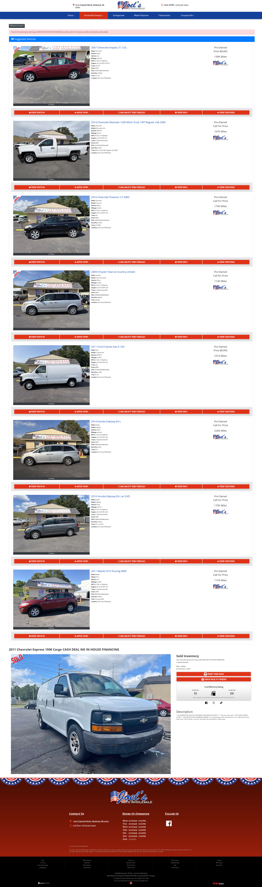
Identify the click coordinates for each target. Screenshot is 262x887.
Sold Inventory (175, 867)
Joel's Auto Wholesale (140, 873)
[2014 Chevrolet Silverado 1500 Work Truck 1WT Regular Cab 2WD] (51, 149)
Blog (175, 865)
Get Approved (118, 15)
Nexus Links (219, 865)
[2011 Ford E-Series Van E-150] (51, 374)
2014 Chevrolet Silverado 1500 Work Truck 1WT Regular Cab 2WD (128, 122)
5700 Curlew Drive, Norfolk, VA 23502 (89, 6)
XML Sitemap (219, 862)
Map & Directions (131, 862)
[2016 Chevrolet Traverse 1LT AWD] (51, 224)
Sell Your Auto (131, 867)
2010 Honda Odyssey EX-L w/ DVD (110, 496)
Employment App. (175, 862)
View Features (227, 112)
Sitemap (219, 860)
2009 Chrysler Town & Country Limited (113, 271)
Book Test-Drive (131, 865)
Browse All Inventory (93, 15)
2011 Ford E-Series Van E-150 (107, 346)
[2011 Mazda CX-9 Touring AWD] (51, 598)
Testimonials (164, 15)
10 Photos (51, 105)
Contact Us (131, 860)
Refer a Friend (175, 860)
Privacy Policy (87, 867)
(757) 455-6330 (89, 825)
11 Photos (51, 329)
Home (70, 15)
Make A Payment (141, 15)
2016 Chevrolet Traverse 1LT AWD (110, 197)
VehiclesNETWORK (130, 876)
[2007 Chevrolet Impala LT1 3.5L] (51, 75)
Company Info (187, 15)
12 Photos (51, 254)
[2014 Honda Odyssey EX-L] (51, 448)
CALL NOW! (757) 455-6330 (176, 5)
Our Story (42, 862)
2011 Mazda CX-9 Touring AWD (108, 571)
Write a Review (87, 865)
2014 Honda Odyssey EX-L (106, 421)
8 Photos (51, 179)
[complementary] (256, 881)
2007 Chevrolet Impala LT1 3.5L (109, 47)
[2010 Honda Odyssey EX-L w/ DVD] (51, 523)
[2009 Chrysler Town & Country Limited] (51, 299)
